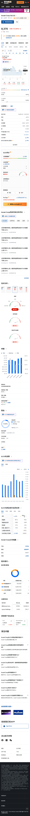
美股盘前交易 (25, 7)
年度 (2, 464)
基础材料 (26, 549)
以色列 (27, 556)
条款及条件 (3, 795)
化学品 (27, 546)
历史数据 (16, 47)
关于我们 (18, 748)
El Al (4, 620)
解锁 (16, 533)
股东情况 (4, 561)
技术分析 (4, 283)
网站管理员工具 (5, 758)
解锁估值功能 (24, 89)
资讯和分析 (13, 43)
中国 (12, 7)
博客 (2, 748)
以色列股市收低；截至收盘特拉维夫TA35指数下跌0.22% (14, 239)
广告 (17, 751)
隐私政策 (3, 800)
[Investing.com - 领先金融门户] (7, 2)
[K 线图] (3, 51)
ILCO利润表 (5, 456)
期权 (26, 47)
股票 (3, 7)
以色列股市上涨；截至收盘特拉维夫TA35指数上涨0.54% (14, 270)
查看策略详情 (9, 37)
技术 (27, 43)
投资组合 (3, 755)
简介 (6, 47)
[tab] (9, 289)
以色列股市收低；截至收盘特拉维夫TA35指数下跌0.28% (14, 259)
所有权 (10, 47)
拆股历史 (21, 47)
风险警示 (3, 805)
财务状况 (21, 43)
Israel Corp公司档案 (8, 540)
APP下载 (3, 751)
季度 (6, 464)
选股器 (8, 7)
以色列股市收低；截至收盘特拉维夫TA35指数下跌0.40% (14, 229)
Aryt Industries (19, 620)
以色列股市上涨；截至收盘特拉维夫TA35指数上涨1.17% (14, 249)
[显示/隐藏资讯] (11, 51)
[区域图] (5, 51)
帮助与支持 (19, 755)
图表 (7, 43)
